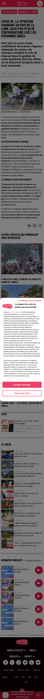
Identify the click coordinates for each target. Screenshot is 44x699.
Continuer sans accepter (30, 300)
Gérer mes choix (22, 393)
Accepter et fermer (22, 384)
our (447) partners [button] (15, 312)
